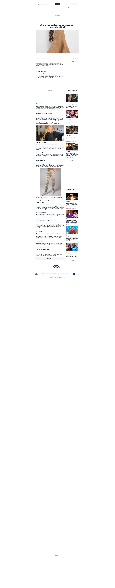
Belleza (48, 7)
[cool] (57, 4)
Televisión (67, 7)
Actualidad (43, 7)
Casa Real (53, 7)
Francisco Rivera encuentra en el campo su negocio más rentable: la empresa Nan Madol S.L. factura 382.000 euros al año (72, 155)
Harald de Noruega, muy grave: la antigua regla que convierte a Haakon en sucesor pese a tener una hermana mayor (71, 122)
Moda (63, 7)
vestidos (42, 67)
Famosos (58, 7)
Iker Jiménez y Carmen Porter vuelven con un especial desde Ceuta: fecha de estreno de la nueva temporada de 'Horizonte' (71, 222)
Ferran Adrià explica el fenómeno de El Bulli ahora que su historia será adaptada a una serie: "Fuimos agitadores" (72, 138)
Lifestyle (72, 7)
